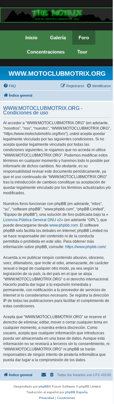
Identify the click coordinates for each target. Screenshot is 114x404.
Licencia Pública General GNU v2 (32, 220)
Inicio (31, 37)
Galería (58, 37)
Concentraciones (46, 52)
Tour (82, 52)
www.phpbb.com (63, 225)
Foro (84, 37)
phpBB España (76, 392)
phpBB (44, 386)
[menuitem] (9, 86)
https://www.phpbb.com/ (85, 247)
